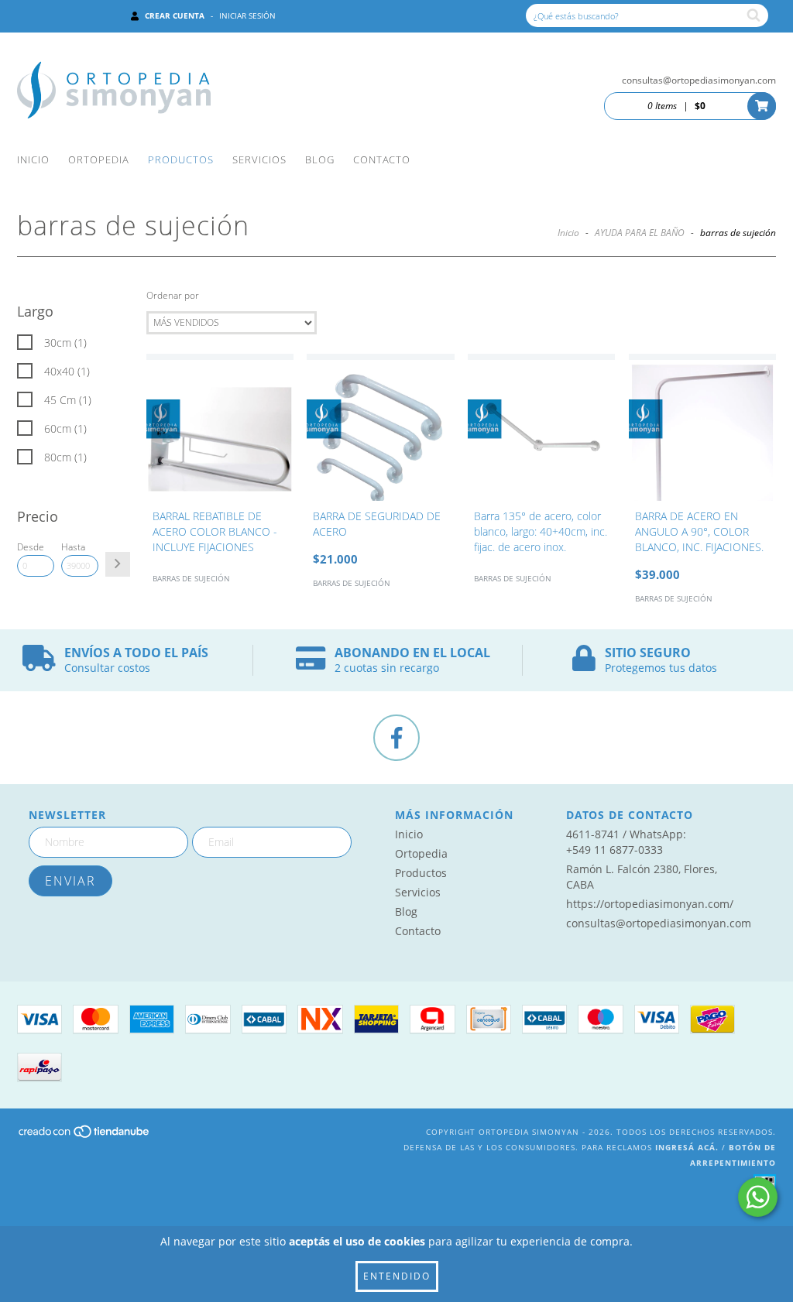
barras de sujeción (191, 578)
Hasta (73, 546)
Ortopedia (98, 159)
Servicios (259, 159)
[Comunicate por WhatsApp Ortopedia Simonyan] (758, 1197)
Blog (320, 159)
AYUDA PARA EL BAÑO (640, 232)
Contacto (381, 159)
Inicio (33, 159)
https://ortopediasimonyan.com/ (649, 903)
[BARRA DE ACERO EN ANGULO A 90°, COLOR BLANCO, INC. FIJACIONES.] (702, 427)
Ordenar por (172, 295)
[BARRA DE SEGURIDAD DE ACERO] (380, 427)
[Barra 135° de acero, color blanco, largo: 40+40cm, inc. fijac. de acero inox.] (541, 427)
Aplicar (117, 564)
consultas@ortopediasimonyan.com (699, 80)
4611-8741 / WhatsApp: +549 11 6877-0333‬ (626, 842)
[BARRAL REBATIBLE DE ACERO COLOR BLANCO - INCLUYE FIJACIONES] (220, 427)
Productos (181, 159)
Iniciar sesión (247, 15)
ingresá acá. (687, 1147)
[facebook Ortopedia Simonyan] (396, 737)
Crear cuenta (174, 15)
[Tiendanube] (85, 1135)
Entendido (397, 1276)
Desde (30, 546)
